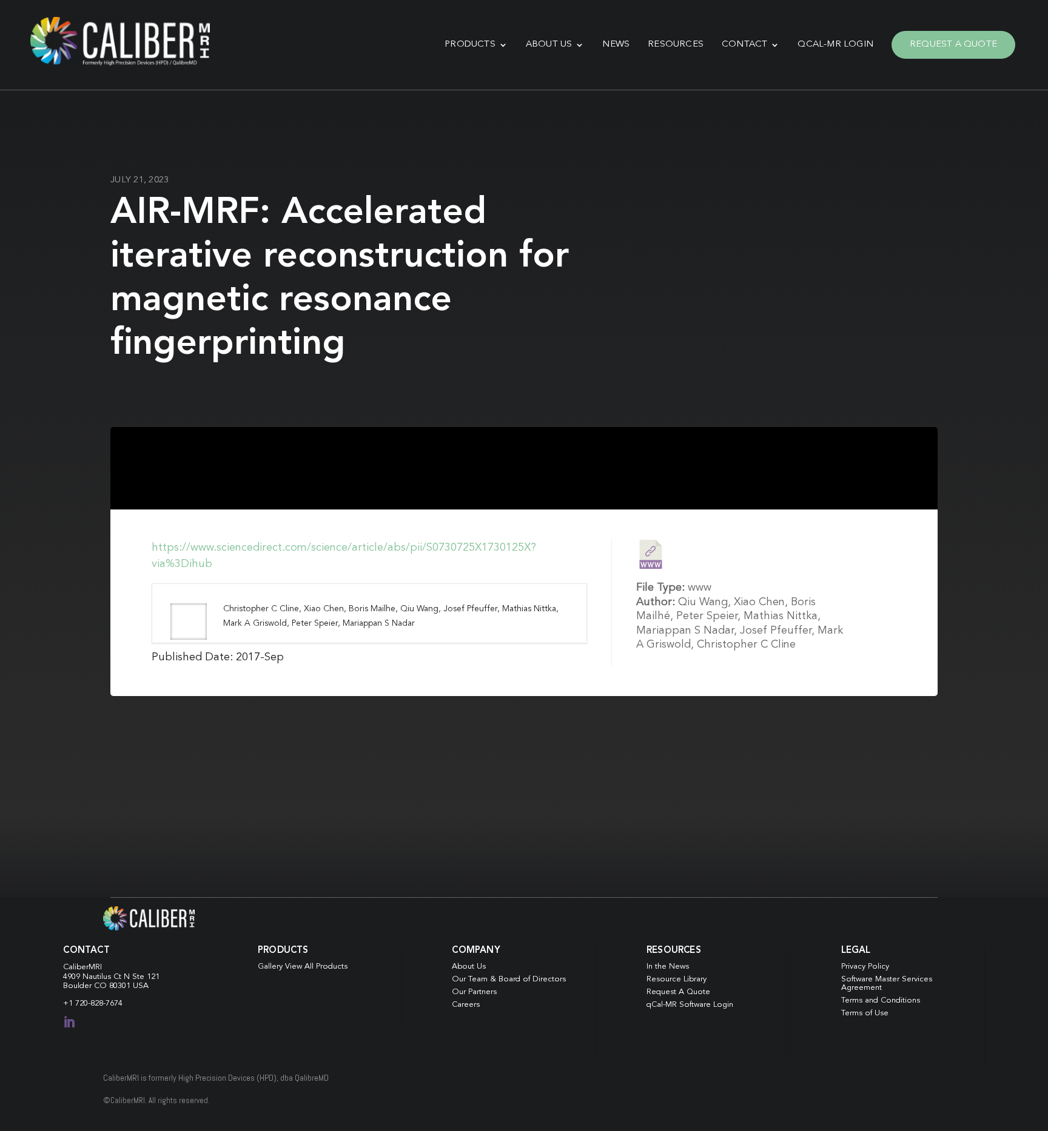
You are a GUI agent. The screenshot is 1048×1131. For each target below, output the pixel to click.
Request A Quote (953, 44)
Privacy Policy (865, 966)
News (616, 44)
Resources (676, 44)
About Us (549, 44)
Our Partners (474, 992)
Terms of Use (864, 1013)
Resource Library (677, 979)
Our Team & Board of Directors (509, 979)
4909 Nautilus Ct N (97, 977)
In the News (668, 966)
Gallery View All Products (303, 966)
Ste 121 (146, 977)
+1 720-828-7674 (93, 1003)
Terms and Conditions (880, 1000)
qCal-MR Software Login (690, 1005)
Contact (744, 44)
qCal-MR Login (835, 44)
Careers (466, 1005)
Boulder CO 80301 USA (106, 986)
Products (470, 44)
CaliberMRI (82, 967)
